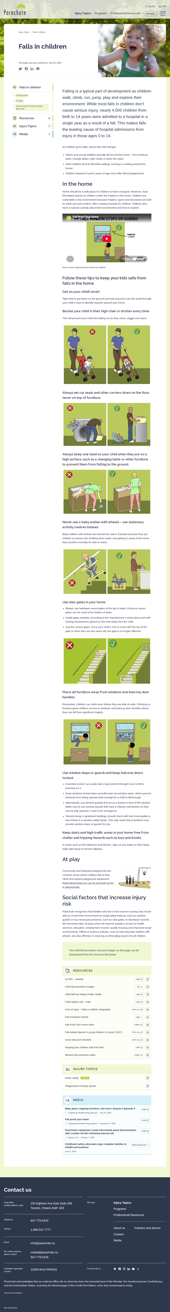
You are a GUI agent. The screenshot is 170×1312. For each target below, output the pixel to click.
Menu (163, 15)
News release (139, 1145)
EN (160, 6)
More (147, 979)
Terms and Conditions (13, 1293)
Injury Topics (24, 32)
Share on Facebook (26, 69)
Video (137, 1025)
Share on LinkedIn (32, 69)
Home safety (76, 1078)
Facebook (119, 1269)
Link (138, 979)
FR (164, 6)
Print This (37, 69)
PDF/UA (136, 1010)
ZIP (138, 987)
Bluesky (115, 1269)
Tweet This (20, 69)
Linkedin (128, 1269)
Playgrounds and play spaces (80, 1086)
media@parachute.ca (44, 1252)
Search (151, 6)
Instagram (124, 1269)
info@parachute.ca (43, 1243)
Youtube (133, 1269)
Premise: (14, 1308)
